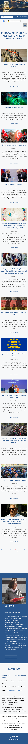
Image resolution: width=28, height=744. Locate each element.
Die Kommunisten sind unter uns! (14, 145)
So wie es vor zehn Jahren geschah (14, 480)
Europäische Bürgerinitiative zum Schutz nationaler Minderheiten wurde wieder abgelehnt (14, 226)
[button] (25, 25)
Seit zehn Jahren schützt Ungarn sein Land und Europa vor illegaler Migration (14, 441)
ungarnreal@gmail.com (14, 690)
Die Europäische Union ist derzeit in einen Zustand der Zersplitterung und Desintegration (14, 521)
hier (22, 727)
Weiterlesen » (14, 86)
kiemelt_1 (8, 36)
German (12, 21)
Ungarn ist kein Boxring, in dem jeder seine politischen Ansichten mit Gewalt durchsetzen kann (14, 271)
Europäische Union (13, 33)
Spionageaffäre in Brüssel (14, 107)
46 (17, 551)
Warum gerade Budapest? (14, 184)
